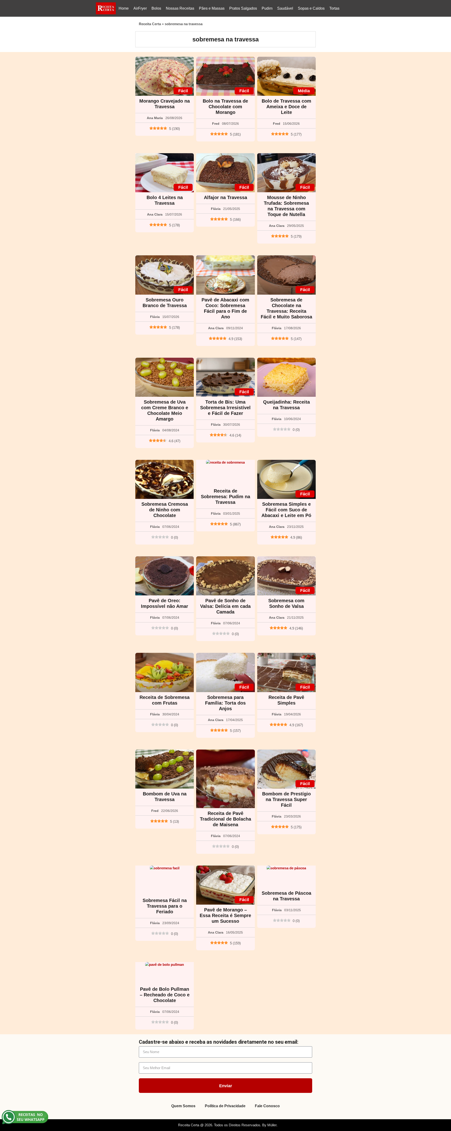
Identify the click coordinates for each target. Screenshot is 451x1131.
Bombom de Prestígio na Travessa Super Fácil (286, 799)
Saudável (285, 8)
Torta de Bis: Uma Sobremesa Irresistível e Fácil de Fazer (225, 407)
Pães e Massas (212, 8)
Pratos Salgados (243, 8)
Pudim (267, 8)
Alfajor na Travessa (225, 197)
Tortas (334, 8)
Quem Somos (183, 1106)
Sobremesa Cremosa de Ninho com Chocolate (164, 509)
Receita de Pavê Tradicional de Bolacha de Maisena (225, 819)
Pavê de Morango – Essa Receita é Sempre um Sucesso (225, 915)
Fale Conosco (267, 1106)
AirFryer (140, 8)
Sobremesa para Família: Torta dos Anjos (225, 703)
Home (124, 8)
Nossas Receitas (180, 8)
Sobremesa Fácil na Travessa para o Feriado (165, 906)
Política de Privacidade (225, 1106)
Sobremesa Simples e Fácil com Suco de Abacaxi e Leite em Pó (286, 509)
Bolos (156, 8)
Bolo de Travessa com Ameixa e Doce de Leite (286, 106)
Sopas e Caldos (311, 8)
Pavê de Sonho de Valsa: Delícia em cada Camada (225, 606)
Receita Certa (150, 24)
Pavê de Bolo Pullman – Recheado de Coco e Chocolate (165, 995)
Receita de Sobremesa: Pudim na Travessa (225, 496)
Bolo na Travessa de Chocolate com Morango (225, 106)
